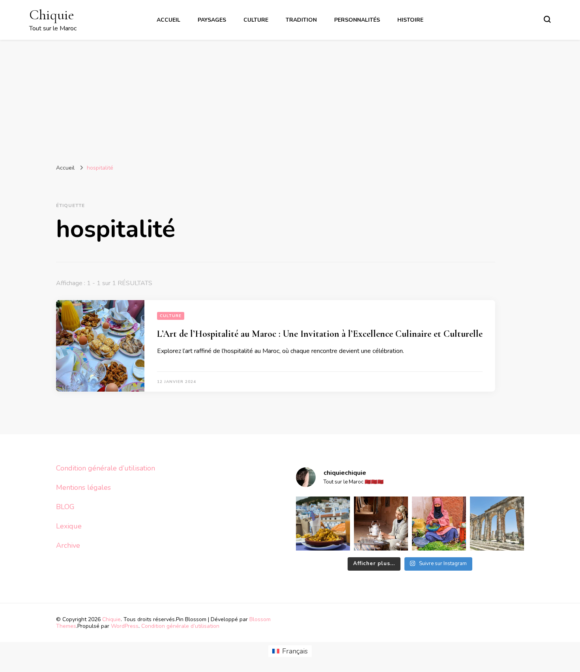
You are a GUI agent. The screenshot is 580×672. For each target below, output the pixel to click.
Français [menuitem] (295, 651)
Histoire (410, 20)
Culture (255, 20)
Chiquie (51, 14)
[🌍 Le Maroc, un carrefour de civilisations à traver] (497, 524)
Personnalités (357, 20)
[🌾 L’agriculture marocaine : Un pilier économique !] (439, 524)
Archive (68, 545)
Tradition (301, 20)
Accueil (168, 20)
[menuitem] (290, 651)
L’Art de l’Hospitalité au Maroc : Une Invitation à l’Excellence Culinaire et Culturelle (320, 334)
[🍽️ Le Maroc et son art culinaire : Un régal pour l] (323, 524)
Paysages (212, 20)
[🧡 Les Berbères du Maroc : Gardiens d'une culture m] (381, 524)
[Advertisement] (290, 99)
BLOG (65, 506)
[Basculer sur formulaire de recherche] (547, 19)
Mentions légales (83, 487)
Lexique (69, 526)
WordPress (124, 626)
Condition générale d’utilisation (105, 468)
